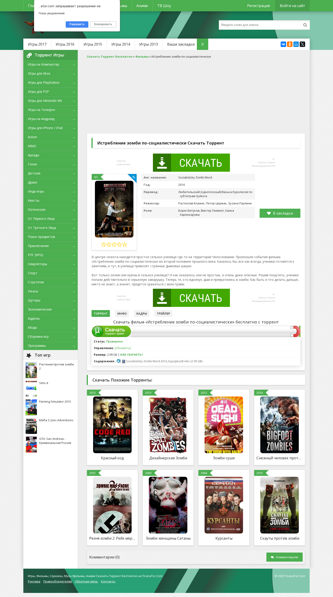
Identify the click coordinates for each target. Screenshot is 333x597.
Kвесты (33, 200)
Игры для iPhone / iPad (45, 128)
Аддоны (34, 318)
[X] (302, 44)
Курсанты (223, 538)
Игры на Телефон (41, 110)
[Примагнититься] (295, 336)
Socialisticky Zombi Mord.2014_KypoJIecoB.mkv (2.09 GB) (163, 361)
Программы (37, 345)
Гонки (32, 164)
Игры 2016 (65, 44)
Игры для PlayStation (44, 82)
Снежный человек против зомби (279, 457)
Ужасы (33, 291)
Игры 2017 (37, 44)
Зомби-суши (224, 457)
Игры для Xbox (39, 73)
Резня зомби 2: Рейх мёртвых (112, 538)
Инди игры (36, 191)
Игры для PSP (38, 91)
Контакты (108, 581)
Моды (32, 327)
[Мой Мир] (296, 44)
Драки (32, 182)
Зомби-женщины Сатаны (168, 538)
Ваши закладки (185, 44)
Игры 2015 (93, 44)
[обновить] (123, 348)
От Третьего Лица (42, 227)
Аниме (142, 5)
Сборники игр (38, 336)
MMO (32, 146)
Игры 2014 (120, 44)
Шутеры (34, 300)
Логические (37, 209)
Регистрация (258, 5)
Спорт (32, 273)
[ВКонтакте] (283, 44)
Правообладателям (57, 581)
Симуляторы (37, 264)
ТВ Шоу (164, 5)
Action (32, 137)
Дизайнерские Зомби (168, 457)
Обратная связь (86, 581)
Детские (34, 173)
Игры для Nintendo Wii (45, 100)
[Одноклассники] (289, 44)
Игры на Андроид (41, 119)
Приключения (38, 246)
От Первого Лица (41, 218)
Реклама (34, 581)
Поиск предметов (41, 237)
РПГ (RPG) (35, 255)
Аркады (33, 155)
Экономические (40, 309)
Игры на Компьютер (43, 64)
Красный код (112, 457)
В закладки (283, 213)
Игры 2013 (148, 44)
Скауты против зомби (279, 538)
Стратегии (36, 282)
